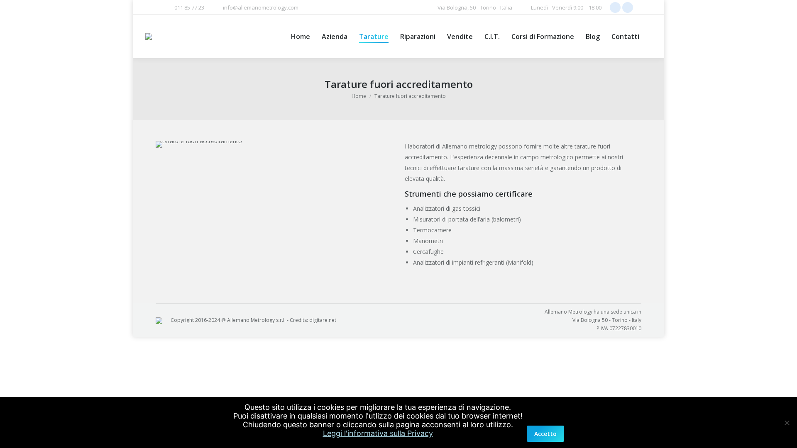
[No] (786, 423)
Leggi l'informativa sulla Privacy (378, 433)
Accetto (545, 434)
